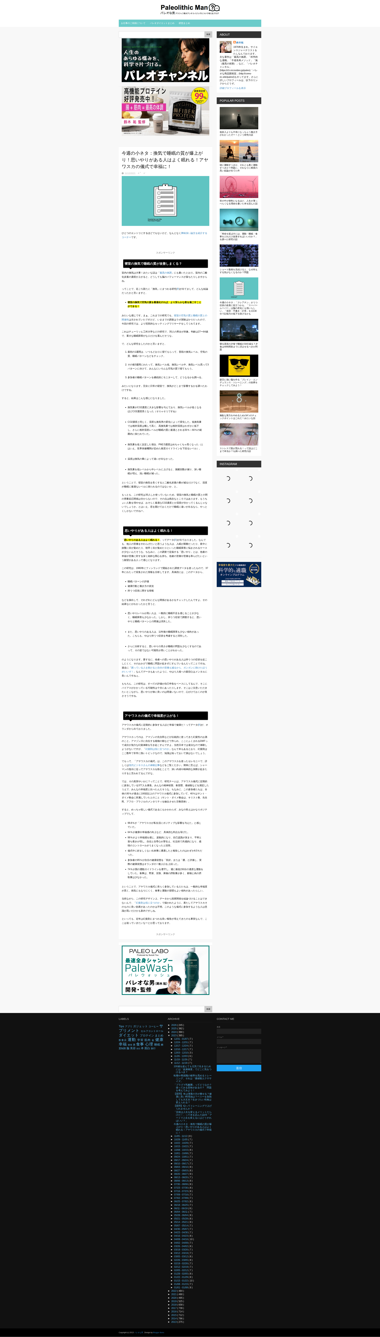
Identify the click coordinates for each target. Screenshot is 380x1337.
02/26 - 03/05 (181, 1260)
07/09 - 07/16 (181, 1194)
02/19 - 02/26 (181, 1263)
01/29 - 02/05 (181, 1273)
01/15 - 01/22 (181, 1280)
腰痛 (130, 1045)
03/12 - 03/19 (181, 1253)
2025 (174, 1028)
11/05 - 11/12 (181, 1136)
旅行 (153, 1048)
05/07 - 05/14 (181, 1225)
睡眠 (157, 1044)
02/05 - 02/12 (181, 1270)
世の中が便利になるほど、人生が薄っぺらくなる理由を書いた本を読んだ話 (239, 202)
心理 (149, 1044)
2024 (174, 1032)
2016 (174, 1311)
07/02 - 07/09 (181, 1198)
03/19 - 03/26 (181, 1249)
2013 (174, 1322)
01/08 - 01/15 (181, 1284)
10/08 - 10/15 (181, 1150)
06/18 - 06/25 (181, 1205)
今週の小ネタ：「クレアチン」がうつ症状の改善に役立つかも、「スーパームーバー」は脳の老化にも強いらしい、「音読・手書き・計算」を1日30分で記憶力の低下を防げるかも (239, 308)
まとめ (159, 1035)
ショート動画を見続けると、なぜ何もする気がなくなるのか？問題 (239, 271)
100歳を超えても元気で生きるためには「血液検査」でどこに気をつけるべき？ (193, 1069)
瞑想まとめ (184, 23)
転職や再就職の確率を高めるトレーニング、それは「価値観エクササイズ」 (193, 1078)
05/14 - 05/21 (181, 1222)
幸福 (123, 1044)
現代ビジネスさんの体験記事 (144, 765)
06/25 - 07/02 (181, 1201)
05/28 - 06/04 (181, 1215)
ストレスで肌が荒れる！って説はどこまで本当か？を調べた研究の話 (239, 449)
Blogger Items (158, 1333)
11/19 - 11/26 (181, 1059)
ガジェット (141, 1026)
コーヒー (154, 1026)
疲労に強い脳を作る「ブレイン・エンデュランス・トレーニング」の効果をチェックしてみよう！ (239, 382)
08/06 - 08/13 (181, 1181)
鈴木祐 (239, 42)
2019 (174, 1301)
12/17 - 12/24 (181, 1045)
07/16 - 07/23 (181, 1191)
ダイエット (129, 1035)
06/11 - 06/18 (181, 1208)
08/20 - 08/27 (181, 1174)
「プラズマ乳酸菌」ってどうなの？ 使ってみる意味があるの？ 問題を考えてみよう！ (194, 1087)
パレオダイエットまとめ (162, 23)
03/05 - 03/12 (181, 1256)
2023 (174, 1035)
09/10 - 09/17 (181, 1163)
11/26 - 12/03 (181, 1056)
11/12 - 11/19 (181, 1063)
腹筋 (138, 1048)
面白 (147, 1048)
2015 (174, 1315)
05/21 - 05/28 (181, 1218)
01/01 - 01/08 (181, 1287)
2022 (174, 1291)
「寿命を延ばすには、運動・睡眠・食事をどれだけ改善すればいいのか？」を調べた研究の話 (239, 236)
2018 (174, 1304)
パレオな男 (139, 1333)
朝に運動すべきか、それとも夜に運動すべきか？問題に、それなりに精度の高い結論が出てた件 (239, 168)
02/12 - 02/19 (181, 1267)
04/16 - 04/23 (181, 1236)
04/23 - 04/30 (181, 1232)
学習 (141, 1039)
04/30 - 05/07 (181, 1229)
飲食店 (123, 1040)
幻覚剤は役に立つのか (157, 749)
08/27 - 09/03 (181, 1170)
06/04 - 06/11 (181, 1212)
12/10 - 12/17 (181, 1049)
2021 (174, 1294)
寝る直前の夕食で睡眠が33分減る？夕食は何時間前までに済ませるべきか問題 (239, 347)
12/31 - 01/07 (181, 1039)
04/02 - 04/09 (181, 1243)
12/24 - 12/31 (181, 1042)
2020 (174, 1298)
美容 (133, 1048)
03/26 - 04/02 (181, 1246)
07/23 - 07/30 (181, 1187)
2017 (174, 1308)
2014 (174, 1318)
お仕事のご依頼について (133, 23)
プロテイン (147, 1035)
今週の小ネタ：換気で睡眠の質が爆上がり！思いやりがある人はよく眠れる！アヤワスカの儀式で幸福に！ (193, 1128)
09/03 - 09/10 (181, 1167)
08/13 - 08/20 (181, 1177)
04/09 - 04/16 (181, 1239)
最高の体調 (166, 272)
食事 (140, 1044)
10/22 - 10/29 (181, 1143)
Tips (122, 1026)
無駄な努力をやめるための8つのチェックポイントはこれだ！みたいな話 (238, 416)
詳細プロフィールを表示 (233, 88)
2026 (174, 1025)
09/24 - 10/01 (181, 1156)
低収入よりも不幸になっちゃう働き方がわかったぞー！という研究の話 (239, 133)
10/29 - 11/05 (181, 1139)
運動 (132, 1039)
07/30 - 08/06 (181, 1184)
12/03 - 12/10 (181, 1052)
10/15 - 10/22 (181, 1146)
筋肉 (148, 1039)
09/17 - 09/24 (181, 1160)
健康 (159, 1039)
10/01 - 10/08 (181, 1153)
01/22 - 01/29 (181, 1277)
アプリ (129, 1026)
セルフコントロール (152, 1031)
